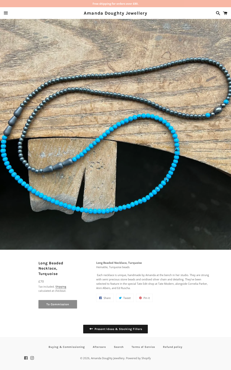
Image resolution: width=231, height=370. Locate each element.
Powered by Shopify (138, 358)
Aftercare (99, 347)
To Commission (57, 304)
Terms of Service (143, 347)
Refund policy (172, 347)
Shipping (60, 286)
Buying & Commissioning (67, 347)
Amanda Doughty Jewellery (115, 13)
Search (119, 347)
